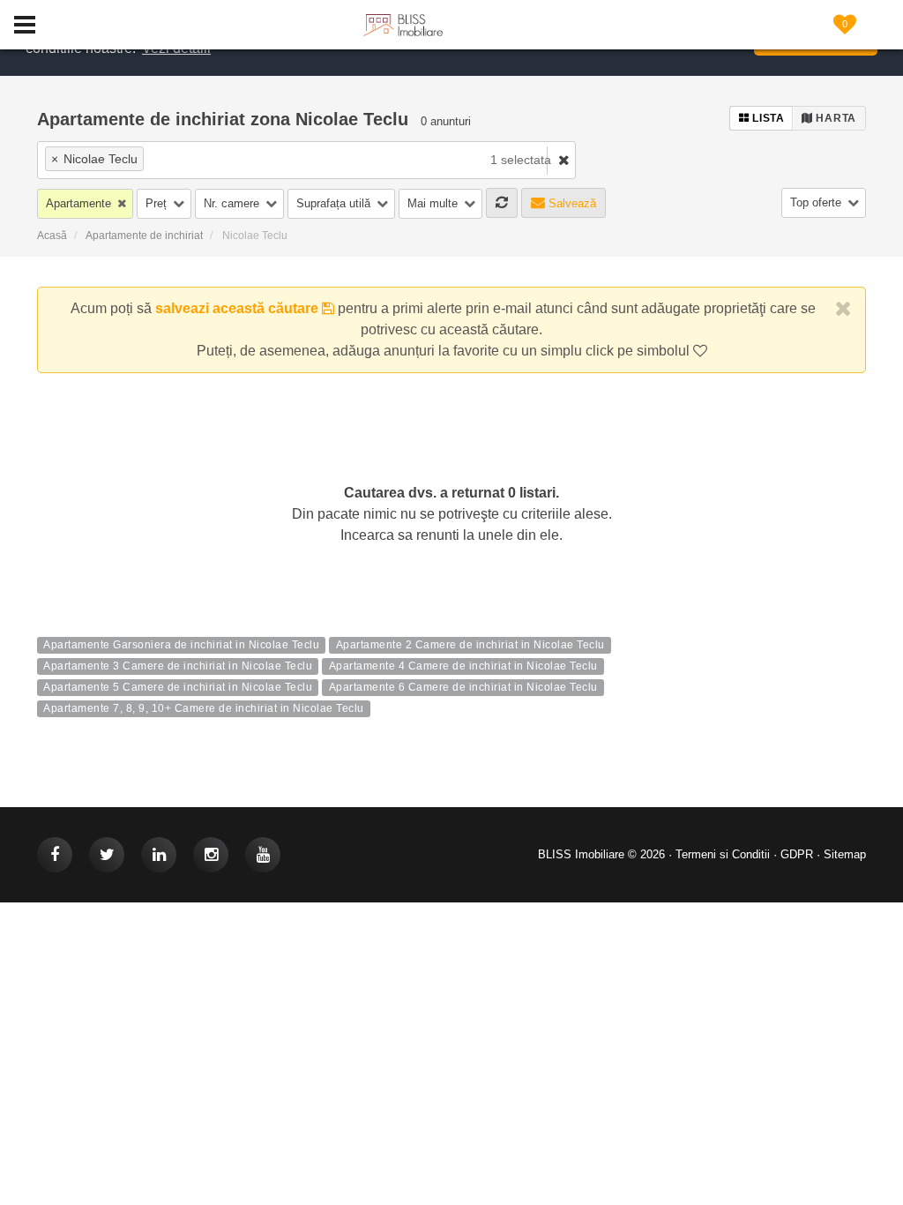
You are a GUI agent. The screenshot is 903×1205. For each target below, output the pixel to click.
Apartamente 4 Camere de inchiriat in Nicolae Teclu (463, 667)
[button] (85, 204)
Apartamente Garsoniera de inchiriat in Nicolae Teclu (181, 646)
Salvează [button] (570, 203)
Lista (767, 118)
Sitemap (845, 854)
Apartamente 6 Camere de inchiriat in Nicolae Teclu (463, 688)
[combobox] (245, 160)
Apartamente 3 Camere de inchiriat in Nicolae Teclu (177, 667)
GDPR (796, 854)
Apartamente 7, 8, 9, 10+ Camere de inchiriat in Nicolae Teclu (203, 709)
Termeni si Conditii (722, 854)
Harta (834, 118)
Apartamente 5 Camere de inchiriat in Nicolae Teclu (177, 688)
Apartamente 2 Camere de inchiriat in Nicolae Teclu (470, 646)
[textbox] (249, 158)
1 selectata (520, 160)
